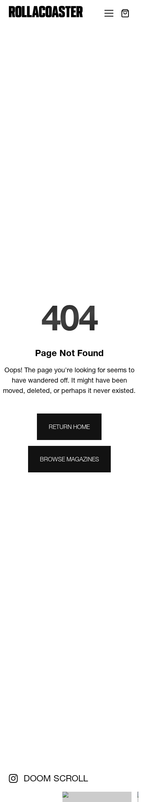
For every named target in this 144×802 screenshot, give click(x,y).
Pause (9, 799)
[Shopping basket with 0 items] (125, 13)
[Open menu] (109, 13)
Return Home (69, 426)
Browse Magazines (69, 459)
